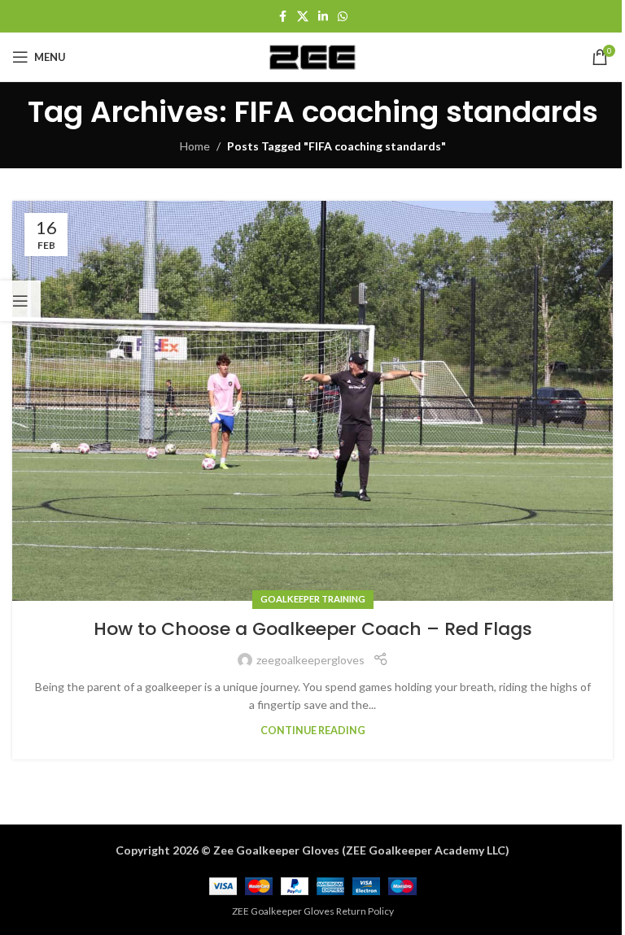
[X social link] (302, 17)
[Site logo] (312, 56)
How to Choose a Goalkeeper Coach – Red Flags (313, 628)
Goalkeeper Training (312, 599)
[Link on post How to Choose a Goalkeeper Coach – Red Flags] (312, 401)
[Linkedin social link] (323, 17)
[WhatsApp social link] (342, 17)
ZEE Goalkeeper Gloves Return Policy (313, 911)
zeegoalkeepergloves (310, 660)
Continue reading (312, 730)
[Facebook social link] (282, 17)
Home (195, 146)
